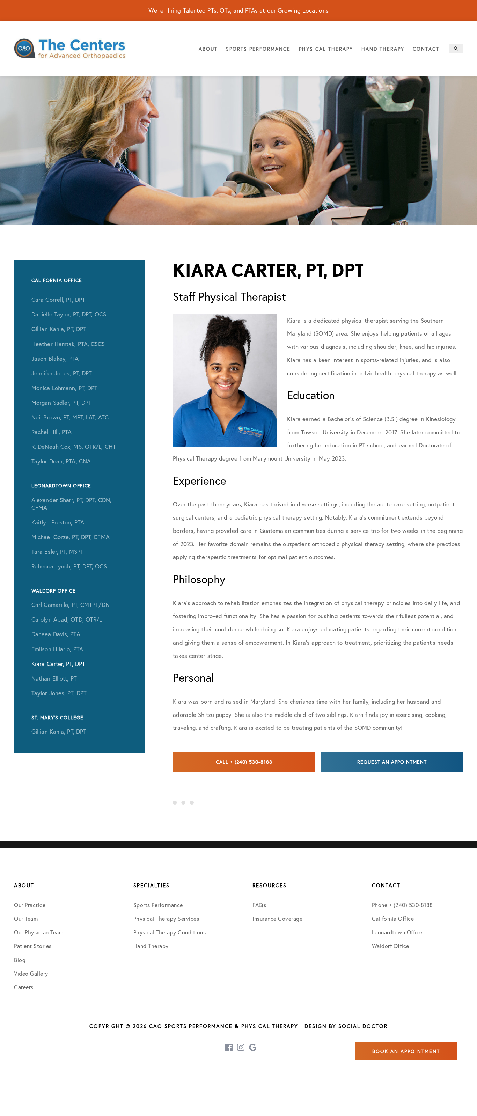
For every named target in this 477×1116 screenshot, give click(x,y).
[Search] (456, 48)
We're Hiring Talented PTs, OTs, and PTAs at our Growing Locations (238, 10)
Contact (426, 48)
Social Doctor (363, 1025)
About (208, 48)
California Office (393, 918)
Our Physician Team (38, 932)
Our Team (26, 918)
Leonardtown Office (397, 932)
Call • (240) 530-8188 (244, 761)
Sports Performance (258, 48)
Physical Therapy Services (166, 918)
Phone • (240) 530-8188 (402, 905)
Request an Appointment (392, 761)
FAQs (259, 905)
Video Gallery (31, 973)
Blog (19, 959)
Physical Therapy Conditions (169, 932)
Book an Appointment (406, 1051)
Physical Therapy (326, 48)
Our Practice (29, 905)
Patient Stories (33, 945)
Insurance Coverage (277, 918)
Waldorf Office (390, 945)
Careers (24, 987)
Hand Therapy (382, 48)
